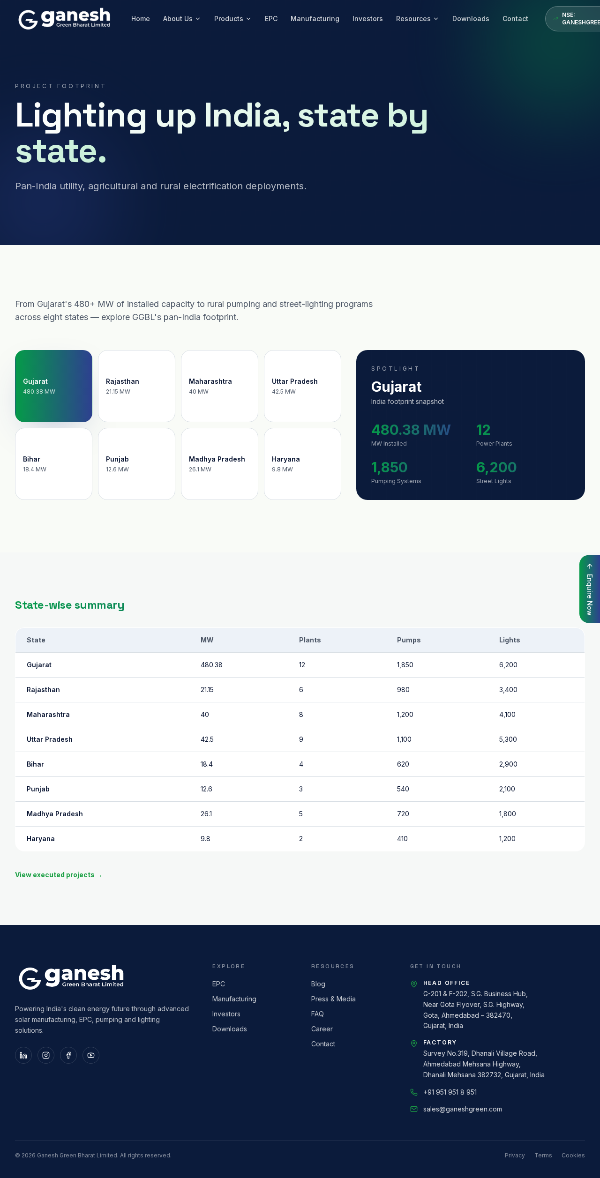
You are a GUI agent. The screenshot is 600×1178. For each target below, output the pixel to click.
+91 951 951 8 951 (450, 1092)
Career (322, 1029)
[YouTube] (90, 1055)
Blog (318, 984)
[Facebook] (68, 1055)
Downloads (470, 18)
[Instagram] (46, 1055)
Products (228, 18)
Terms (543, 1155)
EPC (271, 18)
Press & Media (333, 999)
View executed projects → (59, 875)
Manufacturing (315, 18)
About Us (178, 18)
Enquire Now (590, 595)
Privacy (515, 1155)
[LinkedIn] (23, 1055)
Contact (515, 18)
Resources (413, 18)
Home (140, 18)
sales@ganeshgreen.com (462, 1109)
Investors (367, 18)
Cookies (573, 1155)
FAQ (317, 1014)
